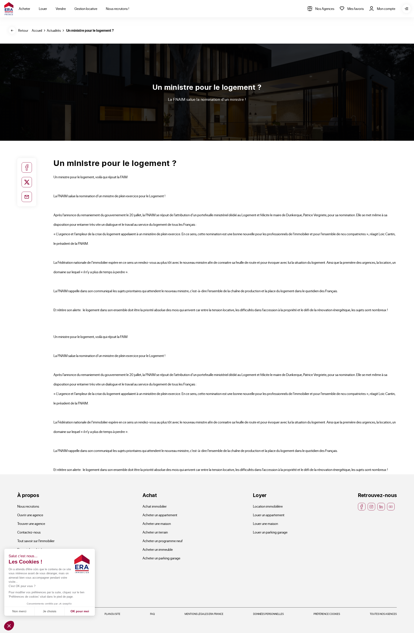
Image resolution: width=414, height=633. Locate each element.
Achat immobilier (155, 506)
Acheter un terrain (155, 532)
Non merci (19, 611)
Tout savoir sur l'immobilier (36, 540)
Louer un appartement (268, 515)
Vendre (61, 8)
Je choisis (49, 611)
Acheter (24, 8)
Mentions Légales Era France (204, 614)
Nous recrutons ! (117, 8)
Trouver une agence (31, 523)
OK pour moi (80, 611)
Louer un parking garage (270, 532)
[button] (9, 625)
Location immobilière (268, 506)
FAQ (152, 614)
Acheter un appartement (160, 515)
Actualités (54, 30)
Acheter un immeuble (158, 549)
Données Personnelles (268, 614)
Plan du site (112, 614)
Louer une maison (265, 523)
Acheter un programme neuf (163, 540)
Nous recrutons (28, 506)
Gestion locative (85, 8)
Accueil (37, 30)
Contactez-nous (29, 532)
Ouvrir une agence (30, 515)
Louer (43, 8)
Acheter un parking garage (161, 558)
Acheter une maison (157, 523)
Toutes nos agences (383, 614)
